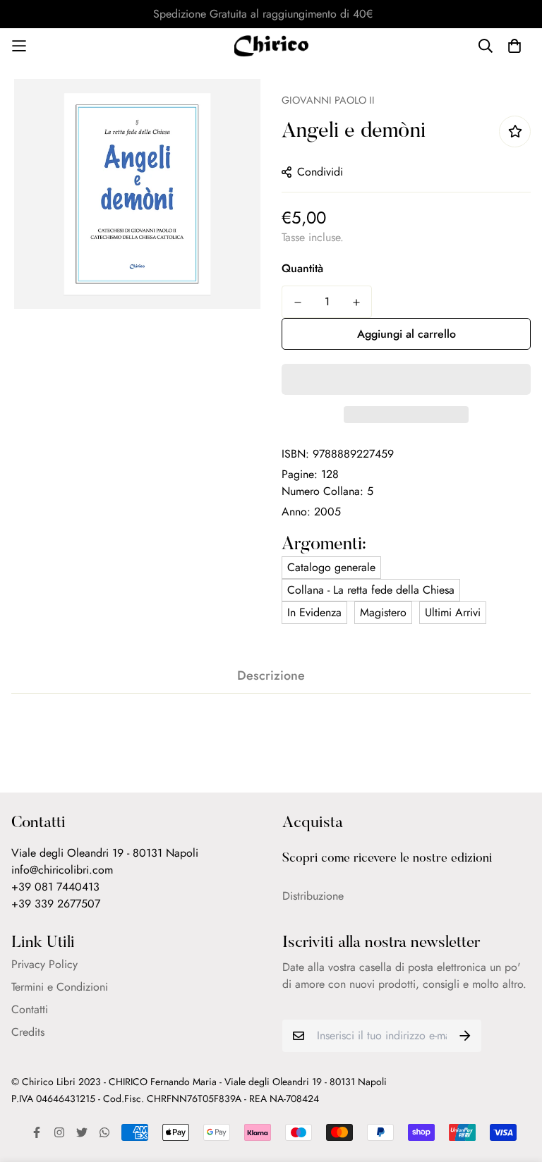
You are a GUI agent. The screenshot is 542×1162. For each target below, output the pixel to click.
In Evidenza (314, 612)
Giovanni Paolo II (328, 100)
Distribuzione (313, 896)
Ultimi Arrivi (453, 612)
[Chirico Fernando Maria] (271, 45)
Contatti (29, 1009)
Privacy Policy (44, 964)
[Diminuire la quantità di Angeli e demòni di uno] (297, 302)
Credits (27, 1032)
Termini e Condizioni (59, 987)
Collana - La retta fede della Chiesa (370, 590)
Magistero (383, 612)
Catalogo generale (331, 567)
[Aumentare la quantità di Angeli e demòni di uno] (356, 302)
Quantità (302, 268)
